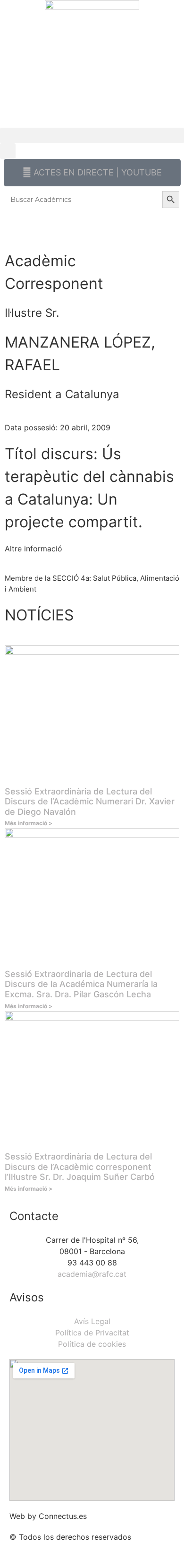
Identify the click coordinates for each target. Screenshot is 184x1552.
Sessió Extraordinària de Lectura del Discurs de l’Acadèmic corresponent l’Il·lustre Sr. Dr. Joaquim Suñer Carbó (80, 1166)
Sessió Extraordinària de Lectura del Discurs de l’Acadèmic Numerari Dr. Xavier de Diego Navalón (90, 801)
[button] (92, 135)
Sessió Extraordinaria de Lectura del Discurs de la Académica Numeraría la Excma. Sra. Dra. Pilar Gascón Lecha (81, 984)
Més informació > (28, 823)
